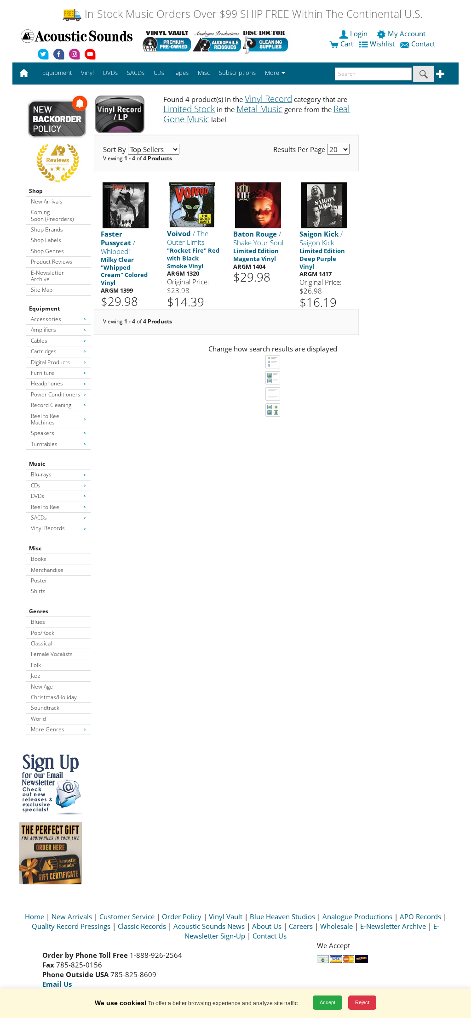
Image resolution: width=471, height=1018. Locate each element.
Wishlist (382, 43)
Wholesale (336, 926)
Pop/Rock (42, 633)
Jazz (35, 675)
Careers (301, 926)
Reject (362, 1002)
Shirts (38, 591)
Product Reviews (52, 262)
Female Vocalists (52, 654)
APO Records (420, 916)
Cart (346, 43)
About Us (266, 926)
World (38, 719)
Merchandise (47, 570)
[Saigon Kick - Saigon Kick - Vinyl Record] (324, 205)
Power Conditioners (55, 394)
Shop (36, 191)
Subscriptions (237, 72)
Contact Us (270, 935)
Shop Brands (47, 229)
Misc (35, 548)
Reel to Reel (46, 507)
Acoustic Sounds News (209, 926)
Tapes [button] (181, 72)
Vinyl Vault (225, 916)
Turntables (44, 444)
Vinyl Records (48, 528)
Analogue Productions (357, 916)
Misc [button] (204, 72)
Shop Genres (47, 251)
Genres (38, 611)
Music (37, 464)
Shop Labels (46, 240)
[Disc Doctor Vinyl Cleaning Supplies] (267, 40)
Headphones (47, 383)
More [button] (273, 72)
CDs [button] (159, 72)
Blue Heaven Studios (282, 916)
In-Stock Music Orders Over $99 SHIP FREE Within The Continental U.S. (252, 14)
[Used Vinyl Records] (167, 40)
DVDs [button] (110, 72)
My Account (406, 33)
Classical (41, 643)
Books (38, 559)
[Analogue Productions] (217, 40)
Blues (38, 622)
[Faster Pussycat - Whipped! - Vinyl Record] (125, 205)
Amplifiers (43, 330)
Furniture (42, 373)
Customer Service (127, 916)
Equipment (44, 308)
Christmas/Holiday (54, 697)
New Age (42, 686)
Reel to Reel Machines (46, 419)
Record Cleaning (51, 405)
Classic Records (142, 926)
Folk (36, 665)
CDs (35, 485)
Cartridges (44, 351)
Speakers (42, 433)
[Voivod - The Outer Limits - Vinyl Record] (192, 205)
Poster (39, 580)
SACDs (39, 517)
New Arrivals (47, 201)
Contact (423, 43)
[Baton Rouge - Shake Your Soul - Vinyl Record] (258, 205)
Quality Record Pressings (71, 926)
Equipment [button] (57, 72)
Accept (327, 1002)
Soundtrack (45, 708)
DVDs (37, 496)
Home (34, 916)
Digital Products (50, 362)
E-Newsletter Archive (47, 276)
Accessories (46, 319)
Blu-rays (41, 474)
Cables (39, 341)
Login (358, 33)
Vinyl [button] (87, 72)
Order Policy (181, 916)
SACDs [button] (135, 72)
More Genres (47, 729)
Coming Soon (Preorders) (52, 215)
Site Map (41, 290)
